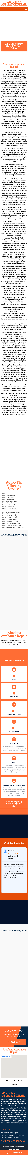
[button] (26, 9)
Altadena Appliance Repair (14, 3)
